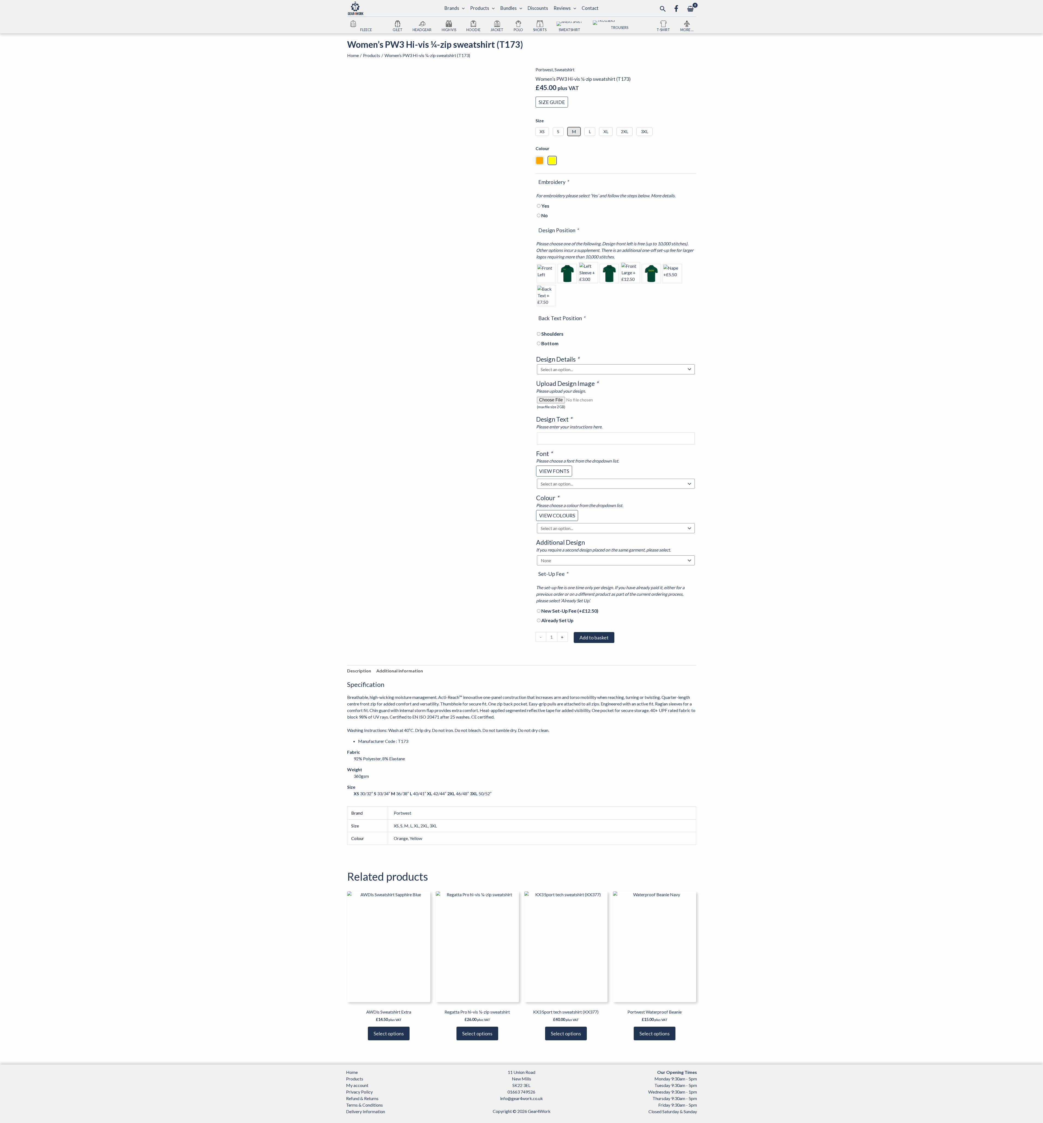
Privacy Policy (359, 1091)
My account (357, 1085)
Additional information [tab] (399, 670)
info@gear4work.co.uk (521, 1098)
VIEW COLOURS (557, 516)
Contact (590, 8)
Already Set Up (557, 620)
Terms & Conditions (364, 1104)
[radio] (546, 273)
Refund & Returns (362, 1098)
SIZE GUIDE (552, 102)
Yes (545, 206)
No (544, 215)
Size (540, 120)
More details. (663, 195)
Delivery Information (365, 1111)
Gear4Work (539, 1111)
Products (479, 8)
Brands (451, 8)
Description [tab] (359, 670)
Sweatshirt (565, 69)
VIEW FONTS (554, 471)
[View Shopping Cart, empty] (690, 9)
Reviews (562, 8)
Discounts (538, 8)
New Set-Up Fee (569, 611)
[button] (462, 8)
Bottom (549, 343)
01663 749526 (521, 1091)
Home (352, 1072)
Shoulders (552, 334)
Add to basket (594, 638)
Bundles (508, 8)
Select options (389, 1033)
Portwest (544, 69)
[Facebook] (676, 8)
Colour (542, 148)
